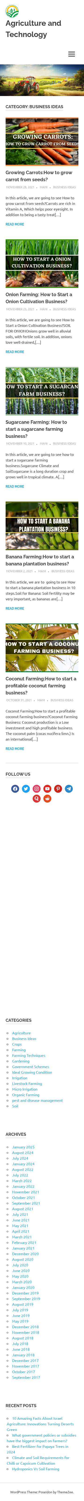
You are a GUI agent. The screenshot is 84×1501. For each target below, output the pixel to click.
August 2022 (22, 1169)
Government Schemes (30, 1066)
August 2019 (22, 1304)
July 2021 (20, 1214)
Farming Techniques (28, 1055)
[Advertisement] (42, 857)
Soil (15, 1105)
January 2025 (23, 1146)
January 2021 (23, 1248)
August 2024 (22, 1152)
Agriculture (21, 1032)
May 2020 (20, 1276)
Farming (19, 1049)
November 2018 (25, 1332)
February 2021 (24, 1242)
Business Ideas (64, 187)
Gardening (20, 1060)
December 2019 (25, 1293)
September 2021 (26, 1203)
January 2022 (23, 1186)
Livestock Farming (27, 1083)
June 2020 (21, 1270)
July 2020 (20, 1264)
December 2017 (25, 1360)
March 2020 (22, 1281)
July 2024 (20, 1158)
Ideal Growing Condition (32, 1072)
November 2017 (25, 1366)
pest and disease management (37, 1100)
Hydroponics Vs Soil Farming (35, 1468)
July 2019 (20, 1309)
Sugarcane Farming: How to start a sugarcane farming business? (36, 429)
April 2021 (20, 1231)
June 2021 (21, 1219)
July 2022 (20, 1175)
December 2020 (25, 1253)
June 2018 (21, 1349)
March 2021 (22, 1236)
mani (44, 187)
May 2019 (20, 1321)
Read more (15, 224)
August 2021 (22, 1208)
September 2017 (26, 1377)
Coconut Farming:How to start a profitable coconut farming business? (41, 686)
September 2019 (26, 1298)
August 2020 (22, 1259)
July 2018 (20, 1343)
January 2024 (23, 1163)
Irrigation (19, 1077)
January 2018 (23, 1354)
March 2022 (22, 1180)
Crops (17, 1044)
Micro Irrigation (25, 1089)
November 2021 (25, 1191)
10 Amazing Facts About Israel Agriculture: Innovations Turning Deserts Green (40, 1424)
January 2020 (23, 1287)
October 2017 (23, 1371)
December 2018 (25, 1326)
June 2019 (21, 1315)
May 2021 (20, 1225)
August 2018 (22, 1337)
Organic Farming (25, 1094)
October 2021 (23, 1197)
